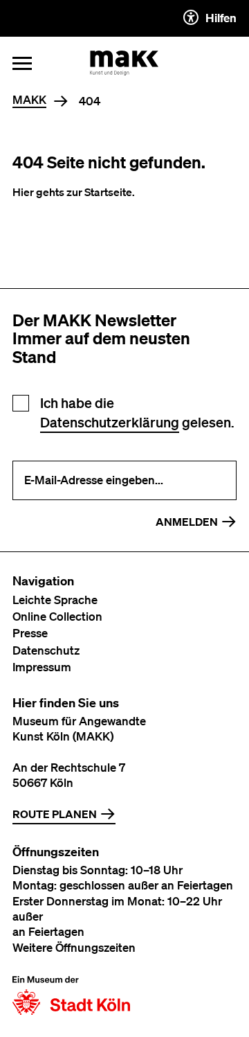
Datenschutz (46, 650)
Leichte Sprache (55, 599)
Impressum (41, 666)
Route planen (54, 814)
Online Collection (57, 616)
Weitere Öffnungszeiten (74, 947)
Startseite (108, 192)
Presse (30, 633)
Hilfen (221, 17)
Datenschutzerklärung (109, 422)
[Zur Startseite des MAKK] (124, 63)
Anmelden (187, 522)
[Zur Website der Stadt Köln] (71, 995)
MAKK (29, 100)
